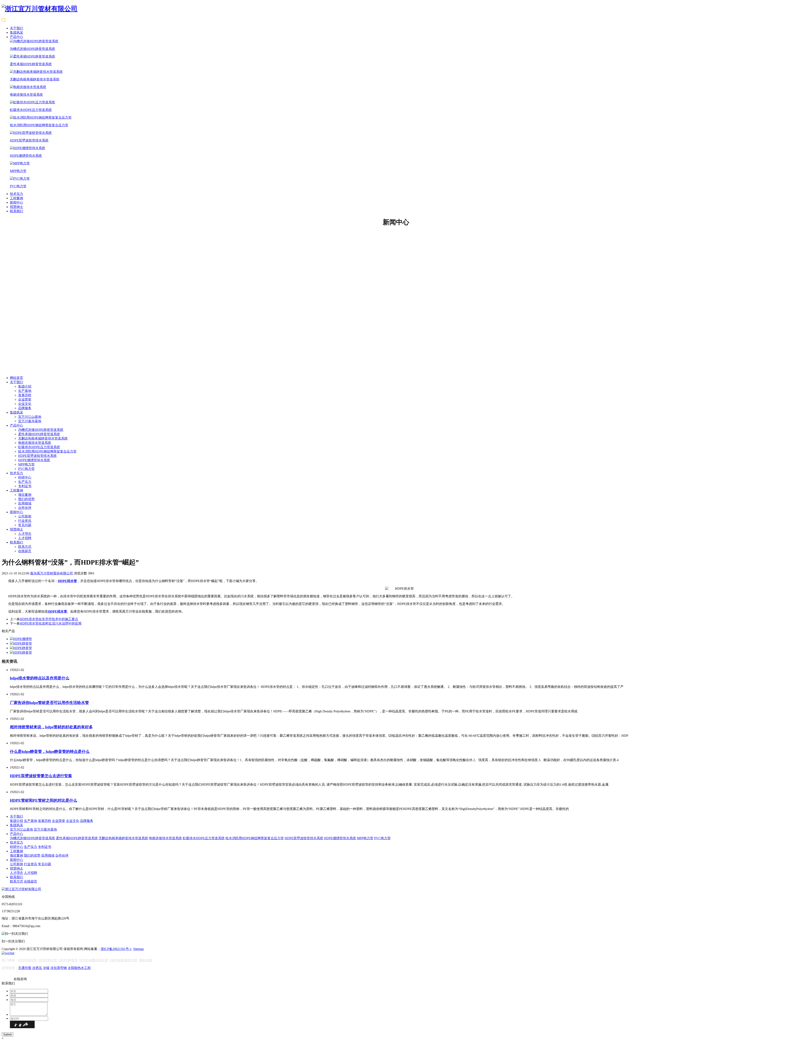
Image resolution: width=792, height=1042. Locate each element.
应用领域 (24, 503)
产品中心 (16, 37)
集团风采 (16, 32)
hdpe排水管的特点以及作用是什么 (39, 678)
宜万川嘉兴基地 (29, 421)
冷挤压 (37, 968)
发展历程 (24, 395)
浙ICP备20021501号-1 (116, 949)
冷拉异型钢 (58, 968)
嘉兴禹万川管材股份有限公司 (51, 573)
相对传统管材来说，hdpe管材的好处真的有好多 (51, 727)
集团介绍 (24, 386)
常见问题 (24, 525)
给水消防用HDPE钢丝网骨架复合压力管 (47, 451)
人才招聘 (24, 538)
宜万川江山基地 (29, 416)
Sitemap (138, 949)
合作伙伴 (24, 507)
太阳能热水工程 (79, 968)
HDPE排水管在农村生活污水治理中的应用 (50, 623)
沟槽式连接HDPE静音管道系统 (40, 429)
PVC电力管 (26, 468)
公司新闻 (24, 516)
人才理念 (24, 533)
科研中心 (24, 477)
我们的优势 (26, 499)
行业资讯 (24, 520)
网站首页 (16, 378)
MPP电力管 (26, 464)
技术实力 (16, 194)
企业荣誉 (24, 399)
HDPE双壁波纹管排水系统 (37, 455)
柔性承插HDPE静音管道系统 (39, 434)
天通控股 (24, 968)
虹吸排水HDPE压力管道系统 (39, 447)
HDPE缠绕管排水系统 (34, 460)
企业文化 (24, 403)
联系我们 (16, 211)
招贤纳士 (16, 207)
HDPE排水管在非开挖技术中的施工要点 (49, 619)
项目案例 (24, 494)
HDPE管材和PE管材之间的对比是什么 (43, 800)
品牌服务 (24, 408)
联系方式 (24, 546)
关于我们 (16, 28)
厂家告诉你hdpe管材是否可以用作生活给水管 (49, 702)
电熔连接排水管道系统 (34, 442)
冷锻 (46, 968)
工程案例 (16, 198)
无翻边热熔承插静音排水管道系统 (43, 438)
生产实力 (24, 481)
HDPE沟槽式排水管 (93, 960)
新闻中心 (16, 202)
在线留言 (24, 551)
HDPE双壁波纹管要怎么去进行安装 (41, 776)
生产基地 (24, 391)
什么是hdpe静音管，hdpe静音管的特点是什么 (50, 751)
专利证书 (24, 486)
